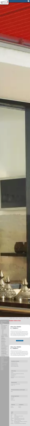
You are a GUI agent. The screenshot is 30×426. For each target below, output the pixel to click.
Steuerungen (2, 367)
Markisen (2, 324)
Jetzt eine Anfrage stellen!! (19, 340)
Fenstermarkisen (3, 328)
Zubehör (1, 366)
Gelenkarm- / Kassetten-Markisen (4, 336)
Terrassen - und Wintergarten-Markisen (4, 351)
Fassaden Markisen (3, 327)
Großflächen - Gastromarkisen (3, 338)
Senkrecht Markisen (4, 347)
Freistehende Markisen (4, 335)
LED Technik (2, 365)
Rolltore (1, 363)
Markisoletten (3, 342)
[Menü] (28, 1)
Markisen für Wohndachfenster (3, 341)
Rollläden (2, 322)
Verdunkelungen (2, 323)
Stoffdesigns (2, 369)
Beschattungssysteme (4, 325)
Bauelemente (2, 368)
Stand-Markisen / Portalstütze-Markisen (4, 348)
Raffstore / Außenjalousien (4, 321)
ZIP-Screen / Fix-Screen (4, 354)
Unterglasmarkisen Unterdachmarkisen (4, 353)
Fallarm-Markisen (3, 326)
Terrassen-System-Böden (3, 364)
